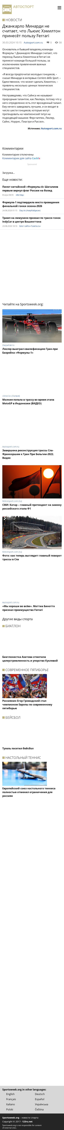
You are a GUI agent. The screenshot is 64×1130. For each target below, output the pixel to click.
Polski (9, 1109)
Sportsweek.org (10, 1117)
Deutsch (40, 1094)
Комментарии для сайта (21, 158)
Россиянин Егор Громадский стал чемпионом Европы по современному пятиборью (27, 704)
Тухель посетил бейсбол (18, 748)
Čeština (39, 1109)
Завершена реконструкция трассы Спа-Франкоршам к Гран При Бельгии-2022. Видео (28, 454)
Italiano (10, 1104)
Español (39, 1099)
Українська (41, 1104)
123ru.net (27, 1121)
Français (11, 1099)
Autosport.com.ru (33, 42)
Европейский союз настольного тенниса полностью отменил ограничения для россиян (28, 792)
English (10, 1094)
